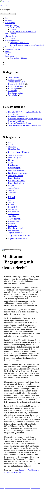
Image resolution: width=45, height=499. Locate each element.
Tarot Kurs (13, 216)
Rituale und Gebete (12, 49)
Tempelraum (11, 223)
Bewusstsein (11, 144)
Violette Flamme (14, 230)
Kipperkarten (10, 38)
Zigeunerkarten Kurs (19, 235)
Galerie (13, 29)
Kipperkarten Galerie (16, 84)
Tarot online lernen (13, 221)
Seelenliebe (12, 95)
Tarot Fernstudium (13, 211)
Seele (9, 200)
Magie (11, 185)
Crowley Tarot (10, 25)
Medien (8, 51)
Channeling (12, 91)
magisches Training (13, 188)
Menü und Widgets (7, 14)
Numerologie (10, 47)
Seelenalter (11, 202)
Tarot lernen (14, 218)
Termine (8, 20)
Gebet (11, 160)
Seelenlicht (11, 204)
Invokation (13, 165)
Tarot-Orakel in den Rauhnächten (23, 31)
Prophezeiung (12, 194)
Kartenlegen (10, 23)
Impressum (9, 56)
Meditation (11, 190)
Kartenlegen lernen (12, 40)
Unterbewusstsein (16, 228)
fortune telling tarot (15, 158)
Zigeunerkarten (11, 36)
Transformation (12, 226)
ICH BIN (10, 162)
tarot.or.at (3, 5)
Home (7, 18)
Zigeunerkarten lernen (18, 238)
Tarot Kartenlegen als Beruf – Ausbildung (24, 125)
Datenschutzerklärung (18, 58)
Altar (9, 142)
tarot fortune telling (13, 214)
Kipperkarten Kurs (16, 180)
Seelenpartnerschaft (13, 209)
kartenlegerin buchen (15, 176)
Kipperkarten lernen (17, 183)
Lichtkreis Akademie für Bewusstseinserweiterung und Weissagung (27, 44)
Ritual (11, 197)
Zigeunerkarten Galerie (17, 82)
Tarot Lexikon (10, 34)
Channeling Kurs (14, 149)
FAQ (7, 54)
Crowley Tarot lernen (16, 121)
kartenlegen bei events (16, 170)
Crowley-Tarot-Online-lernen (19, 123)
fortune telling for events (15, 155)
